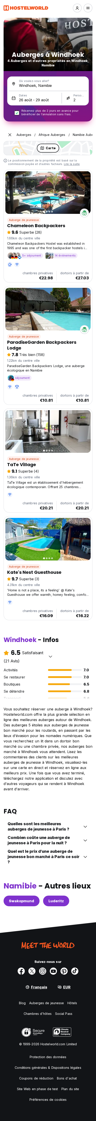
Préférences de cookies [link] (48, 1099)
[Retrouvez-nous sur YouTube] (53, 971)
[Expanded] (9, 134)
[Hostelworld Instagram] (42, 971)
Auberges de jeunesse (46, 1003)
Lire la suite (72, 164)
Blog (22, 1003)
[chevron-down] (50, 656)
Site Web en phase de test (37, 1089)
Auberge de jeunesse (24, 220)
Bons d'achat (67, 1078)
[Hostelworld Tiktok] (74, 971)
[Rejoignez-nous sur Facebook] (21, 971)
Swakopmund (21, 901)
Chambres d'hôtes (38, 1014)
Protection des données (48, 1057)
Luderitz (56, 901)
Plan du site (70, 1089)
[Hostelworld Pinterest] (64, 971)
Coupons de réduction (36, 1078)
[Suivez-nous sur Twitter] (31, 971)
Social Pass (63, 1014)
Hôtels (72, 1003)
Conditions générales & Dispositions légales (48, 1067)
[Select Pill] (77, 8)
